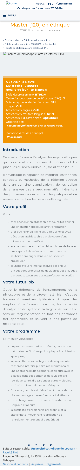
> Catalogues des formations (36, 40)
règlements (54, 464)
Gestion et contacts (15, 464)
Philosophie (14, 136)
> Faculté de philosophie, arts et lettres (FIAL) (25, 48)
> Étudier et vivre (11, 40)
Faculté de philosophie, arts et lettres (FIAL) (35, 125)
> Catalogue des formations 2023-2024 (22, 44)
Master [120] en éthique (40, 25)
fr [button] (50, 4)
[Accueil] (12, 3)
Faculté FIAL (10, 452)
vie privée (37, 464)
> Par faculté (49, 44)
